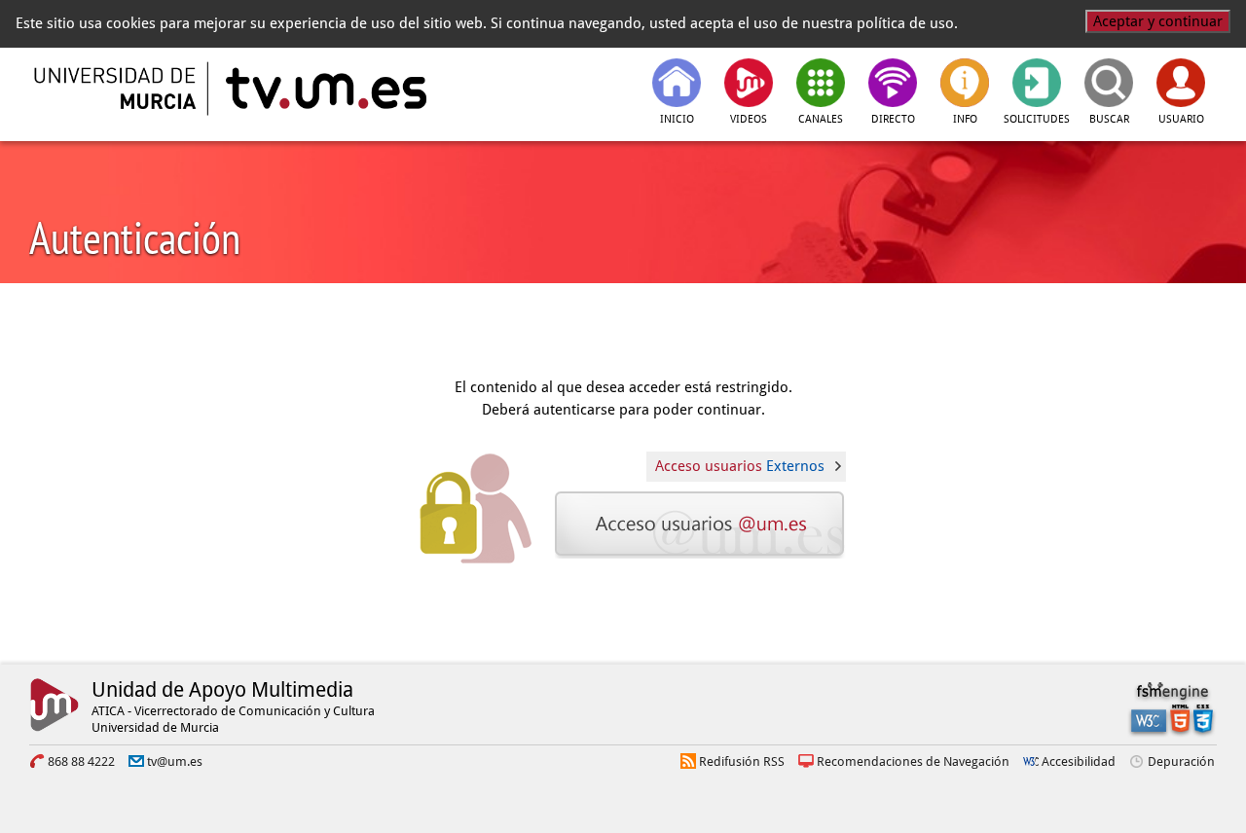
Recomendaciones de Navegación (913, 761)
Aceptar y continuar (1158, 21)
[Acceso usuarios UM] (701, 524)
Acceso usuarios (740, 466)
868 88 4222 (81, 761)
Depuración (1181, 761)
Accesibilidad (1079, 761)
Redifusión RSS (742, 761)
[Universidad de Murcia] (116, 88)
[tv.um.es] (324, 88)
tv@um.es (174, 761)
